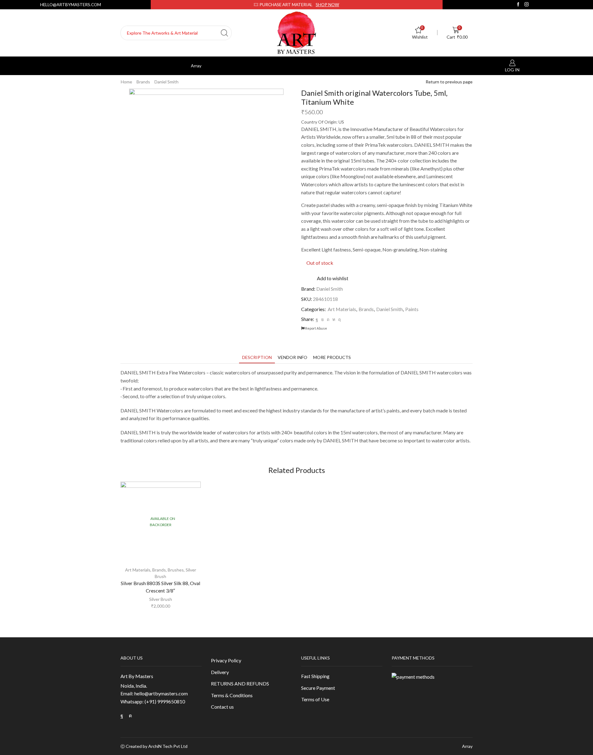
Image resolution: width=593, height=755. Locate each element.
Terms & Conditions (232, 695)
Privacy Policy (226, 660)
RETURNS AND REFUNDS (240, 683)
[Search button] (224, 33)
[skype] (339, 319)
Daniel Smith (166, 81)
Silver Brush (160, 599)
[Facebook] (518, 4)
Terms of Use (315, 699)
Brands (143, 81)
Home (126, 81)
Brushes (176, 569)
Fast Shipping (315, 676)
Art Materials (342, 309)
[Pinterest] (328, 319)
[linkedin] (334, 319)
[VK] (322, 319)
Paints (411, 309)
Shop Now (327, 4)
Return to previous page (449, 81)
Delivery (220, 672)
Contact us (222, 707)
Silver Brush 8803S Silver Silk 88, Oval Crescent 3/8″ (160, 586)
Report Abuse (316, 328)
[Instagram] (526, 4)
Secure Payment (318, 688)
